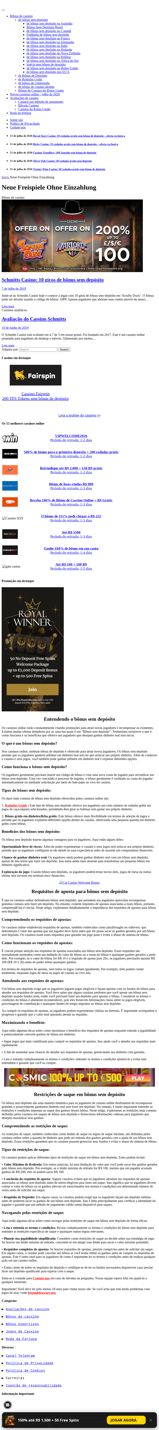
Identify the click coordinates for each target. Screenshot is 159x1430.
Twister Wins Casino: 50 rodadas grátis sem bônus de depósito (69, 169)
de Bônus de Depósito (32, 75)
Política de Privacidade (25, 123)
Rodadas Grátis (16, 805)
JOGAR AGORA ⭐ (126, 1420)
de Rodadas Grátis (30, 79)
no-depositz (13, 4)
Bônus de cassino (21, 16)
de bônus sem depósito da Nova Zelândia (53, 53)
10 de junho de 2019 (15, 327)
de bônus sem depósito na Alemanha (50, 42)
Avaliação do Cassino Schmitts (34, 319)
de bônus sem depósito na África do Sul (52, 60)
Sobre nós (16, 120)
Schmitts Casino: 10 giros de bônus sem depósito (53, 279)
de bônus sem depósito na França (48, 38)
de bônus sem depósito (33, 20)
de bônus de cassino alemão (36, 87)
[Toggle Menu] (3, 10)
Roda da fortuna (20, 113)
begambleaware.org (42, 1292)
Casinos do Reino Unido (34, 109)
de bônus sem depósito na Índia (46, 46)
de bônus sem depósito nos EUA (47, 72)
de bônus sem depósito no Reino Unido (52, 68)
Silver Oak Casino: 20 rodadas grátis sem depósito (62, 160)
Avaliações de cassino (24, 98)
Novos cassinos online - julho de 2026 (35, 94)
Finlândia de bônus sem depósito (47, 34)
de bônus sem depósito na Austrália (49, 23)
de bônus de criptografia (34, 83)
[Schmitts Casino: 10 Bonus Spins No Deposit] (72, 271)
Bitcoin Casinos (28, 105)
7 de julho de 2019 (14, 288)
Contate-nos (18, 127)
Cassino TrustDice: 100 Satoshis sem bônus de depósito (64, 152)
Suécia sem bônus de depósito (46, 64)
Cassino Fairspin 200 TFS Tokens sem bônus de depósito (35, 396)
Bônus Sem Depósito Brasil (44, 27)
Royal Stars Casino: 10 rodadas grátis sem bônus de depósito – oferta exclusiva (79, 135)
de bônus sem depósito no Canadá (48, 31)
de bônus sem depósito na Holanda (49, 49)
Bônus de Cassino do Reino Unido (41, 90)
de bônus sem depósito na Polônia (48, 57)
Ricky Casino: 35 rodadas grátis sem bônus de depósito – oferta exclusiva (75, 144)
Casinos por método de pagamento (40, 101)
